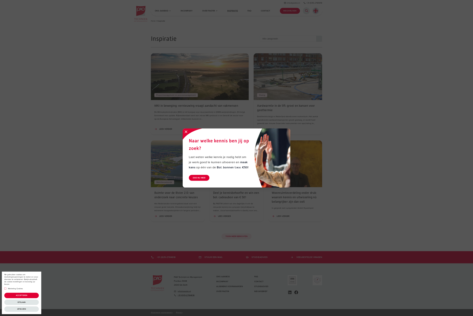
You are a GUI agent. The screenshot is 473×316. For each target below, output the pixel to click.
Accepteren (21, 295)
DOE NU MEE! (199, 177)
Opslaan (21, 302)
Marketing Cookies (15, 288)
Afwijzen (21, 309)
